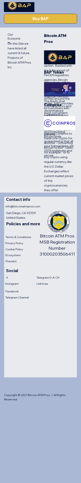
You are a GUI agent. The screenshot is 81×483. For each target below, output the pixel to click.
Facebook (12, 291)
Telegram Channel (17, 297)
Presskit (11, 261)
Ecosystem (13, 255)
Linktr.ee (42, 283)
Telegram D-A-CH (48, 277)
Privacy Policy (14, 243)
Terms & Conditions (18, 237)
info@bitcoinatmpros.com (23, 206)
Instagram (12, 283)
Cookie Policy (14, 249)
